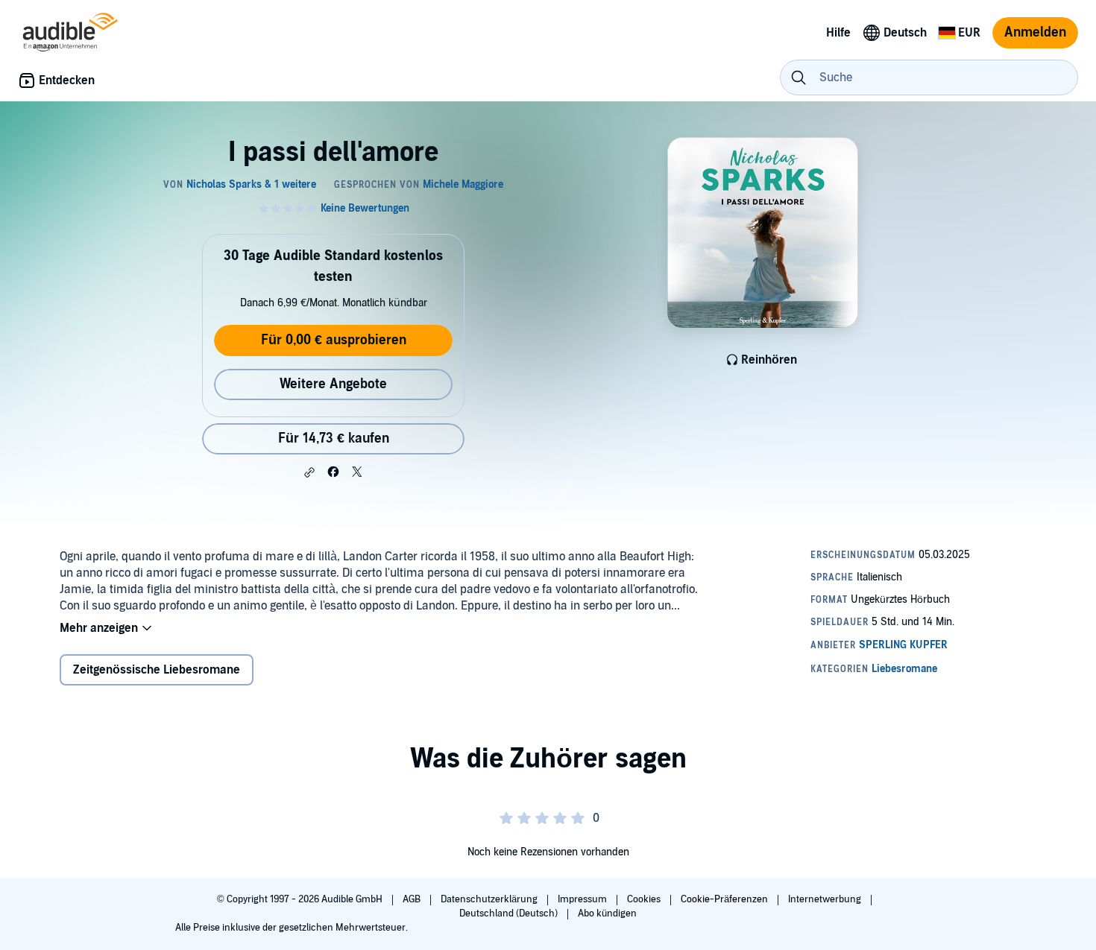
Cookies (645, 899)
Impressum (583, 899)
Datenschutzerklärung (490, 899)
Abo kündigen (607, 913)
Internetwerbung (825, 899)
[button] (309, 472)
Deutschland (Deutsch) (509, 913)
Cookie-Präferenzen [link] (724, 899)
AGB (413, 899)
